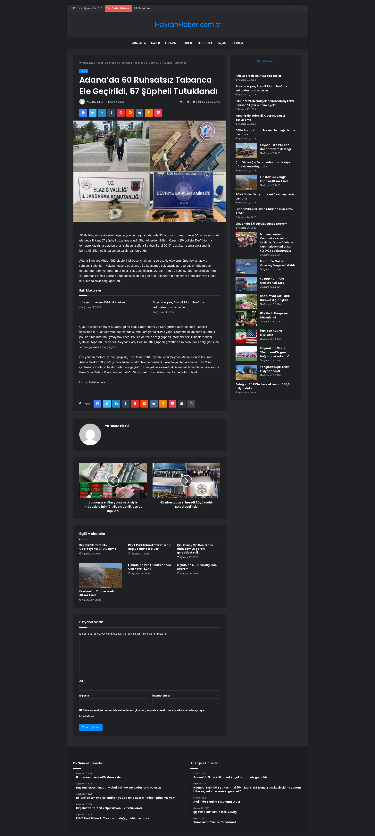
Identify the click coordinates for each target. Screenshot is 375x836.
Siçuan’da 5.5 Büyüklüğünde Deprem (197, 567)
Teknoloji (204, 43)
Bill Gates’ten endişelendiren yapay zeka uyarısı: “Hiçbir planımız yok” (176, 8)
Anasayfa (139, 43)
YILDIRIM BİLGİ (94, 101)
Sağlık (187, 43)
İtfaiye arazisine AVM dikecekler (102, 302)
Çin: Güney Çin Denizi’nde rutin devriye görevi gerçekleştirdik (195, 548)
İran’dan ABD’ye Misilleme (271, 333)
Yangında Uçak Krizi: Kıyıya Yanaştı (274, 369)
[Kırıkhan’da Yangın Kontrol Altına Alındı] (100, 575)
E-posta (85, 695)
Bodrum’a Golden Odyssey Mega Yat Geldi (277, 263)
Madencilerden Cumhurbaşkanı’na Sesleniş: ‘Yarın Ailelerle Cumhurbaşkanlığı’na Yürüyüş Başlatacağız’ (276, 242)
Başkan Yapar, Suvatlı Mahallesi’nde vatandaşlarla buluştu (261, 88)
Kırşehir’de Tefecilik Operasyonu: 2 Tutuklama (97, 547)
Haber (155, 43)
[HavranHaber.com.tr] (187, 24)
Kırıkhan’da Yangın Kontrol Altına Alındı (98, 593)
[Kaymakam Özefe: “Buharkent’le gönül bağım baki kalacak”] (246, 353)
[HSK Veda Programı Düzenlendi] (246, 318)
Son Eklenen (265, 61)
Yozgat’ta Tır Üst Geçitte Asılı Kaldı (272, 281)
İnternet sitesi (161, 695)
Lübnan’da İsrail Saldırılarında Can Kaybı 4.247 (149, 567)
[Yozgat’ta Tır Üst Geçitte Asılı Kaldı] (246, 284)
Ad (82, 680)
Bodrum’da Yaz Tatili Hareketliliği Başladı (275, 298)
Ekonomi (171, 43)
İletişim (237, 43)
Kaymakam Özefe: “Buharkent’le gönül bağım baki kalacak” (274, 352)
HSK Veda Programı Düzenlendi (274, 315)
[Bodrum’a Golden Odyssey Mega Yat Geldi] (246, 266)
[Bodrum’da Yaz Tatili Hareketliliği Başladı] (246, 301)
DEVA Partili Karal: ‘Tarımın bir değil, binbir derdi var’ (149, 547)
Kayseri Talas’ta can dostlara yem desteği (275, 147)
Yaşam (221, 43)
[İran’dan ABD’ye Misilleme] (246, 336)
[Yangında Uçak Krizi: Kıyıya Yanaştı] (246, 372)
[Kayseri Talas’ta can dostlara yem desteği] (246, 150)
